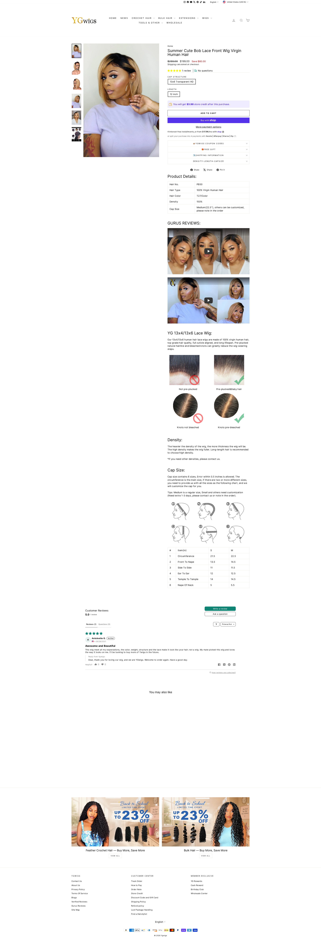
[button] (174, 70)
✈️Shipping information (208, 155)
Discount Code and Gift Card (144, 897)
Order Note (136, 889)
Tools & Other (150, 22)
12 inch (174, 94)
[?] (235, 136)
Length (172, 89)
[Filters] (216, 624)
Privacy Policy (78, 889)
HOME (113, 18)
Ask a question (220, 614)
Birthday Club (197, 889)
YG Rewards (196, 881)
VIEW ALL (115, 856)
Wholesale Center (199, 893)
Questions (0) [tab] (104, 624)
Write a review (220, 608)
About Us (75, 885)
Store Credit (137, 893)
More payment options (208, 127)
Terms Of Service (79, 893)
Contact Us (76, 881)
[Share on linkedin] (234, 664)
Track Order (136, 881)
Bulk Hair (165, 18)
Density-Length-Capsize (208, 161)
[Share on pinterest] (229, 664)
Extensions (188, 18)
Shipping (172, 64)
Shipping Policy (138, 902)
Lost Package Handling (141, 910)
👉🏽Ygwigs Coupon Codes (208, 143)
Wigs (206, 18)
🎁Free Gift (209, 149)
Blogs (74, 897)
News (124, 18)
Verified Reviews (79, 902)
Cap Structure (177, 77)
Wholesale (174, 22)
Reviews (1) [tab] (91, 624)
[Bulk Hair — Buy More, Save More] (206, 821)
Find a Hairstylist (139, 914)
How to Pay (136, 885)
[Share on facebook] (219, 665)
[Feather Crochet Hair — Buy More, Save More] (115, 821)
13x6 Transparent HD (182, 81)
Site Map (75, 910)
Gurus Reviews (78, 906)
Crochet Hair (142, 18)
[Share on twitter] (224, 664)
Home (170, 46)
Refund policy (137, 906)
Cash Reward (197, 885)
